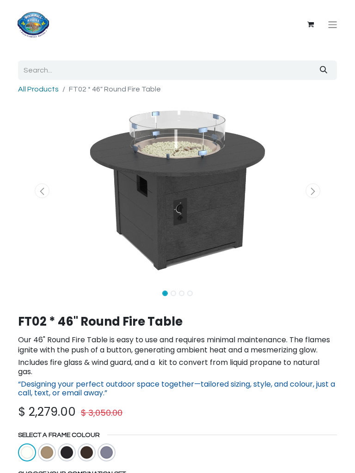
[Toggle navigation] (332, 24)
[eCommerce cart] (310, 24)
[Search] (323, 70)
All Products (38, 89)
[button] (42, 190)
